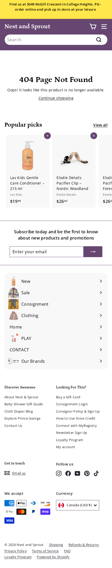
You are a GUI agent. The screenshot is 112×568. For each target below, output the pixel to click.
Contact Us (13, 425)
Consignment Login (72, 404)
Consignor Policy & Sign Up (78, 411)
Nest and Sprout (27, 26)
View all (100, 124)
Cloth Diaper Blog (18, 411)
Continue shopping (56, 97)
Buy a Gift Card (68, 397)
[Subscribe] (93, 251)
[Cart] (93, 26)
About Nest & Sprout (21, 397)
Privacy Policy (15, 551)
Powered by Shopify (53, 557)
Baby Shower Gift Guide (23, 404)
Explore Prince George (22, 418)
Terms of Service (45, 551)
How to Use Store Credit (75, 418)
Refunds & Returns (84, 544)
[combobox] (56, 39)
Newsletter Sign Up (71, 432)
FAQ (67, 551)
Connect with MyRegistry (76, 425)
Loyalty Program (69, 439)
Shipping (56, 544)
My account (65, 446)
